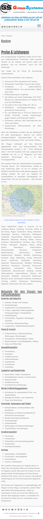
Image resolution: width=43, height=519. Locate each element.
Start (3, 36)
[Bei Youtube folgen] (10, 27)
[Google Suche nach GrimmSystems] (7, 27)
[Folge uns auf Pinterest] (17, 27)
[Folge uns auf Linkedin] (15, 27)
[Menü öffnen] (39, 26)
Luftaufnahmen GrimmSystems (18, 513)
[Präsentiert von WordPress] (38, 513)
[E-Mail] (3, 27)
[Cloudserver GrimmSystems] (12, 27)
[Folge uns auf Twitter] (21, 27)
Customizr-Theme (27, 516)
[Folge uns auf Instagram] (19, 27)
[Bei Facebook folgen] (5, 27)
